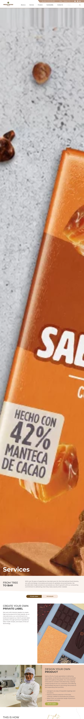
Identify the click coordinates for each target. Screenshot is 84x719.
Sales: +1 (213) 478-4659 (49, 1)
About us (23, 4)
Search (80, 5)
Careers (66, 1)
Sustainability (50, 4)
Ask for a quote (52, 703)
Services (31, 4)
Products (40, 4)
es (69, 1)
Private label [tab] (34, 596)
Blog (61, 1)
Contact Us (60, 4)
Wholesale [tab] (50, 596)
